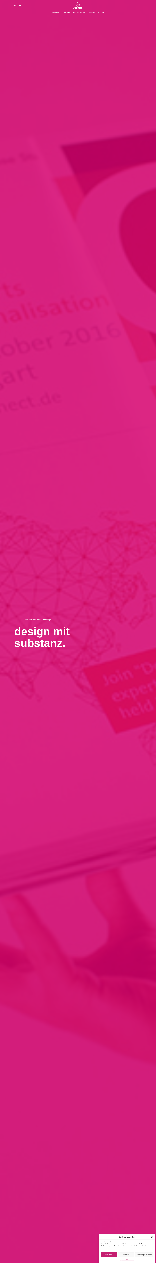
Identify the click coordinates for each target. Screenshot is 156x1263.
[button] (152, 1237)
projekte (92, 12)
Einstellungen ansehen (144, 1255)
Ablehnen (126, 1255)
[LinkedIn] (15, 5)
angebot (67, 12)
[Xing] (20, 5)
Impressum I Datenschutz (127, 1259)
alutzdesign (56, 12)
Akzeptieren (109, 1255)
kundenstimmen (79, 12)
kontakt (101, 12)
